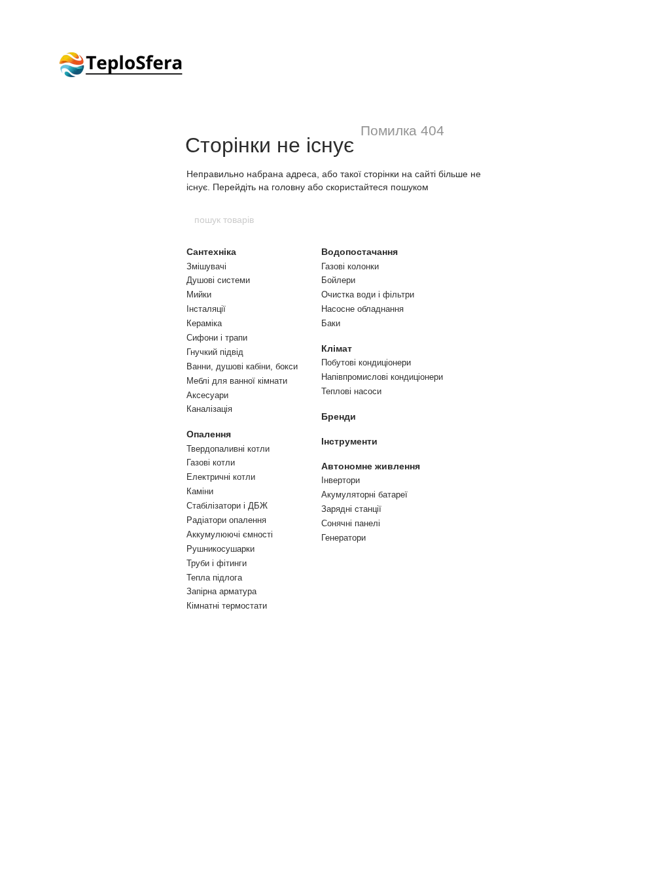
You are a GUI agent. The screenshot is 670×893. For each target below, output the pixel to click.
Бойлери (338, 280)
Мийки (198, 294)
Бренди (338, 416)
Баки (330, 323)
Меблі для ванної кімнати (236, 381)
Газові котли (210, 462)
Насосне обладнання (362, 309)
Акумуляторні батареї (364, 494)
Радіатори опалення (226, 520)
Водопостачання (359, 251)
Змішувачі (206, 266)
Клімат (336, 348)
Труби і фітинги (216, 563)
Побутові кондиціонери (366, 362)
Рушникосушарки (220, 549)
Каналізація (209, 409)
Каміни (199, 491)
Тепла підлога (214, 577)
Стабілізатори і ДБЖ (227, 506)
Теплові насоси (351, 391)
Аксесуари (207, 395)
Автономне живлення (370, 466)
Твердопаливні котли (228, 449)
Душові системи (218, 280)
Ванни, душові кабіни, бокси (242, 366)
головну (288, 187)
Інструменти (349, 441)
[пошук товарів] (477, 219)
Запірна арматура (221, 591)
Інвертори (340, 480)
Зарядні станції (351, 509)
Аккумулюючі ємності (229, 534)
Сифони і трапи (216, 338)
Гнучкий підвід (214, 352)
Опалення (208, 434)
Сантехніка (211, 251)
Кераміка (204, 323)
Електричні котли (220, 477)
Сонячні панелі (350, 523)
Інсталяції (206, 309)
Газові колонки (350, 266)
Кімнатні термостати (226, 606)
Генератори (343, 538)
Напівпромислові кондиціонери (382, 377)
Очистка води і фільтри (367, 294)
